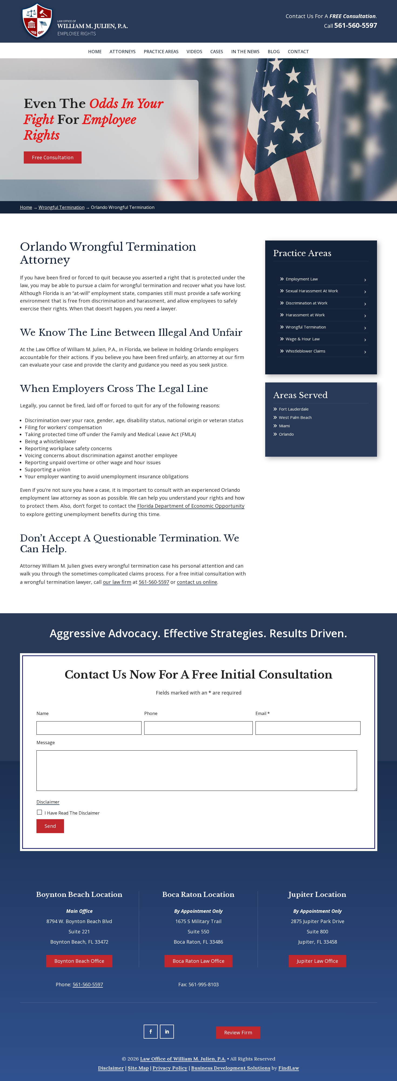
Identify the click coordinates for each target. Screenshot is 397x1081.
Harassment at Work (305, 314)
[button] (391, 1041)
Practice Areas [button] (161, 52)
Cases (216, 52)
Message (45, 742)
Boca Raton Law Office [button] (198, 961)
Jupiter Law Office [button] (317, 961)
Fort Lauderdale (294, 409)
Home (95, 52)
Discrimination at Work (306, 303)
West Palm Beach (295, 417)
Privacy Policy (170, 1068)
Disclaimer (47, 802)
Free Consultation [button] (52, 157)
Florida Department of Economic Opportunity (190, 506)
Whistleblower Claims (305, 351)
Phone (150, 713)
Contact (298, 52)
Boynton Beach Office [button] (79, 961)
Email (262, 713)
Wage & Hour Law (303, 338)
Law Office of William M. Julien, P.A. (183, 1059)
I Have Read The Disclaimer (72, 813)
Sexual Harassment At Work (312, 290)
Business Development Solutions (230, 1068)
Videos (194, 52)
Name (42, 713)
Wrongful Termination (306, 327)
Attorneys (123, 52)
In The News (245, 52)
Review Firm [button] (238, 1032)
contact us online (197, 582)
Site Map (138, 1068)
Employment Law (302, 279)
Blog (274, 52)
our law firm (117, 582)
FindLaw (288, 1068)
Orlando (286, 434)
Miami (284, 425)
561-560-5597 (355, 25)
